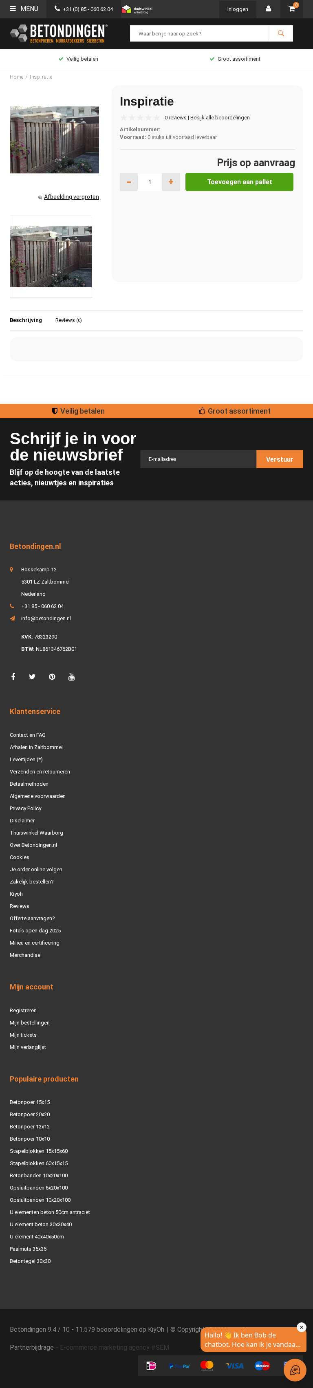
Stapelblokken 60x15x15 (39, 1163)
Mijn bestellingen (30, 1023)
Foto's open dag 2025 (35, 931)
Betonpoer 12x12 (30, 1127)
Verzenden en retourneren (40, 772)
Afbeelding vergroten (71, 197)
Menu (28, 9)
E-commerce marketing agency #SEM (114, 1347)
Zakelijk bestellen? (32, 882)
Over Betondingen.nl (33, 845)
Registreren (23, 1010)
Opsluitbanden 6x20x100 (39, 1188)
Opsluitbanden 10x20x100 (40, 1200)
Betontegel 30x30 (30, 1261)
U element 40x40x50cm (37, 1237)
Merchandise (25, 955)
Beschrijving (26, 320)
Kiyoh (16, 894)
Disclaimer (22, 820)
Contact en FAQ (28, 735)
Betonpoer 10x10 (30, 1139)
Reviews (68, 320)
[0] (292, 9)
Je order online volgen (36, 869)
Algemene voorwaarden (38, 796)
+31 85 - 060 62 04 (42, 606)
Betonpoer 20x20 (30, 1114)
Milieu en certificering (35, 943)
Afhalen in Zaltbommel (36, 747)
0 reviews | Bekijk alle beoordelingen (207, 118)
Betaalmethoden (29, 784)
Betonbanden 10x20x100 (39, 1175)
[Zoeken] (281, 33)
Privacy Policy (25, 808)
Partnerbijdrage (32, 1347)
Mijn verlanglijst (28, 1047)
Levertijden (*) (26, 759)
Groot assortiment (82, 59)
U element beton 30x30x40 (41, 1224)
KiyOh (156, 1329)
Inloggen (237, 9)
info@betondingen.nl (46, 618)
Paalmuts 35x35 (28, 1249)
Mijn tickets (23, 1035)
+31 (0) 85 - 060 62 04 (88, 9)
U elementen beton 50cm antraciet (50, 1212)
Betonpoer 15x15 (30, 1102)
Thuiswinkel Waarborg (36, 833)
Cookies (19, 857)
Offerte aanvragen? (32, 918)
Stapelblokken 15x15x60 (39, 1151)
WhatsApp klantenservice (239, 59)
